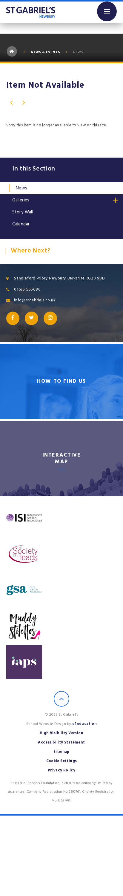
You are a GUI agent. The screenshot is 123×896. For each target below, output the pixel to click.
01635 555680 (27, 289)
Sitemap (61, 751)
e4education (84, 723)
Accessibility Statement (61, 742)
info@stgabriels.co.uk (35, 300)
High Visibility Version (61, 733)
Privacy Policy (62, 770)
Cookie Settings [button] (61, 761)
